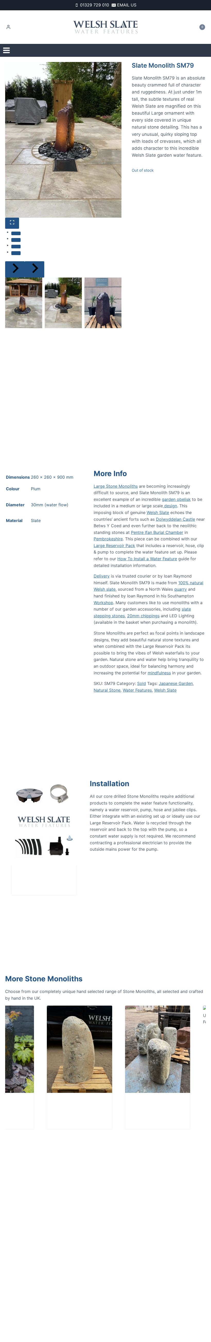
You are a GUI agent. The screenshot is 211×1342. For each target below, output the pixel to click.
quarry (180, 589)
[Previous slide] (15, 269)
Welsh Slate (158, 512)
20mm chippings (143, 615)
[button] (23, 303)
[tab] (16, 233)
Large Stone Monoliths (116, 486)
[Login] (8, 27)
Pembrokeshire (108, 538)
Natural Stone (107, 690)
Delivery (102, 576)
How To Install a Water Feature (147, 558)
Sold (141, 683)
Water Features (137, 690)
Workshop (103, 602)
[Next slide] (34, 269)
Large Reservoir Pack (114, 545)
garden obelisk (176, 499)
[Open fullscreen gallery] (12, 223)
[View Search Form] (202, 50)
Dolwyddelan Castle (175, 519)
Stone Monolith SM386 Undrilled (131, 1107)
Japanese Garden (176, 683)
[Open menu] (6, 50)
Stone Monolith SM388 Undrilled (53, 1107)
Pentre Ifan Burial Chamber (157, 532)
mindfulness (159, 672)
